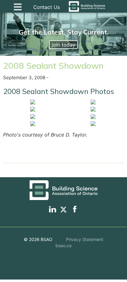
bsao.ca (63, 245)
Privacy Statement (84, 239)
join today (63, 45)
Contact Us (46, 7)
